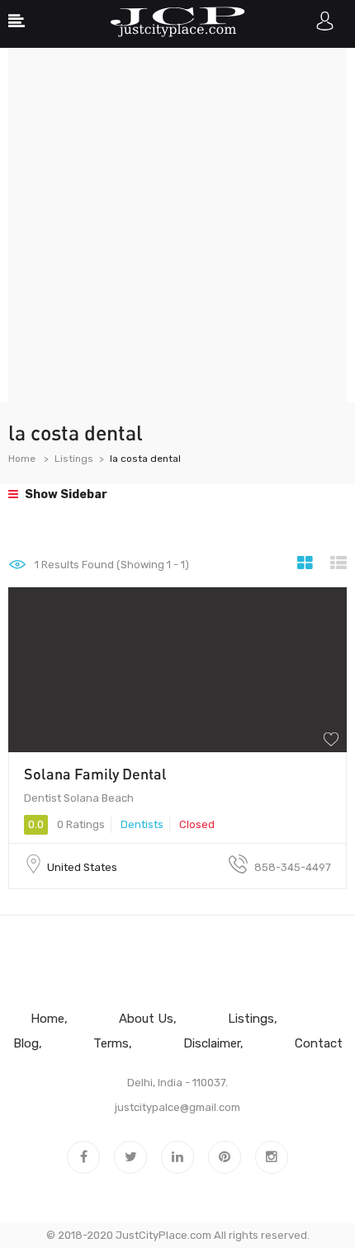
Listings (73, 458)
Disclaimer (211, 1043)
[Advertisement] (177, 225)
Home (22, 458)
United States (82, 867)
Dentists (142, 824)
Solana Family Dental (95, 774)
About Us (146, 1018)
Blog (26, 1043)
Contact (319, 1043)
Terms (111, 1043)
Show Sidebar (64, 494)
